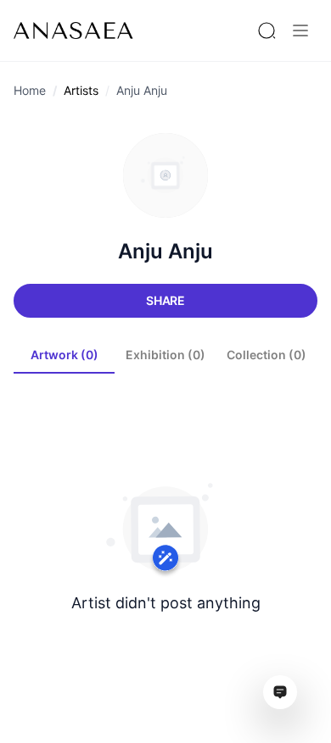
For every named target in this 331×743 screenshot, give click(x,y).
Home (30, 90)
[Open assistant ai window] (280, 692)
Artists (81, 90)
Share (165, 300)
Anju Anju (141, 90)
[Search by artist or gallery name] (266, 30)
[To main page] (73, 30)
